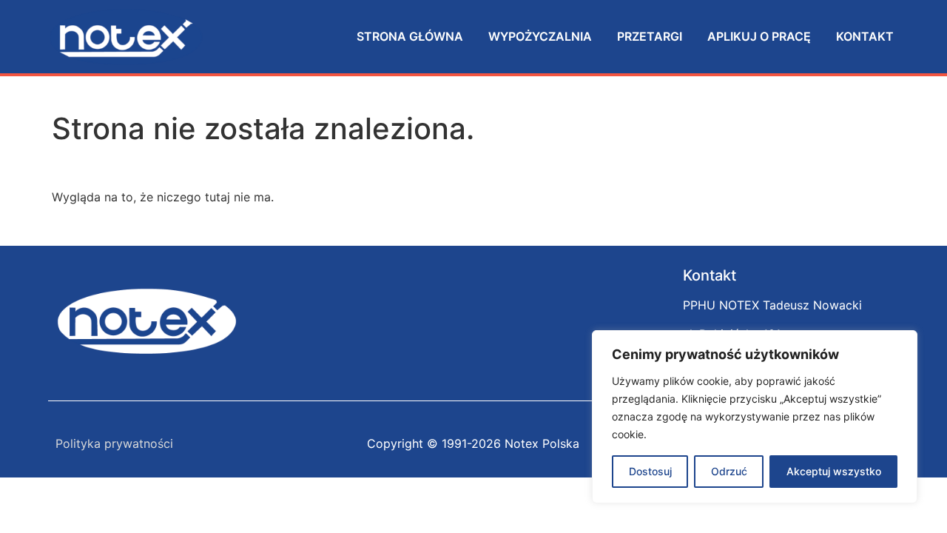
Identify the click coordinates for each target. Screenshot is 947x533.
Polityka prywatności (114, 443)
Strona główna (410, 36)
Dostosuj (650, 471)
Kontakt (865, 36)
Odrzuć (729, 471)
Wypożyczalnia (540, 36)
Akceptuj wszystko (833, 471)
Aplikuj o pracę (759, 36)
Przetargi (649, 36)
